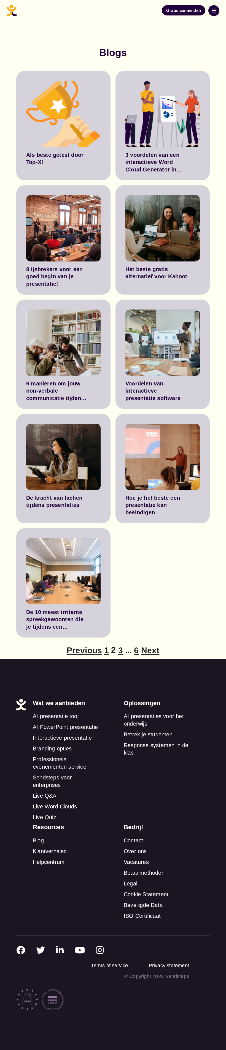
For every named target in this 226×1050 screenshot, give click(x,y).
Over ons (135, 851)
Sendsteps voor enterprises (52, 781)
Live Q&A (45, 796)
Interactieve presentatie (62, 738)
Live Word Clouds (55, 806)
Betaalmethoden (144, 873)
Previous (84, 650)
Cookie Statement (146, 894)
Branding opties (52, 748)
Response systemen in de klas (156, 749)
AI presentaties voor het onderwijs (154, 720)
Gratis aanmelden (183, 10)
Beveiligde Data (143, 905)
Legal (130, 883)
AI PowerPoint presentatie (65, 727)
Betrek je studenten (148, 734)
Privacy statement (169, 965)
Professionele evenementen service (59, 763)
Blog (38, 840)
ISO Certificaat (142, 916)
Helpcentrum (48, 862)
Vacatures (136, 862)
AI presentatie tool (56, 716)
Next (150, 650)
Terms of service (109, 965)
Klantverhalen (50, 851)
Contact (133, 840)
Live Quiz (44, 817)
